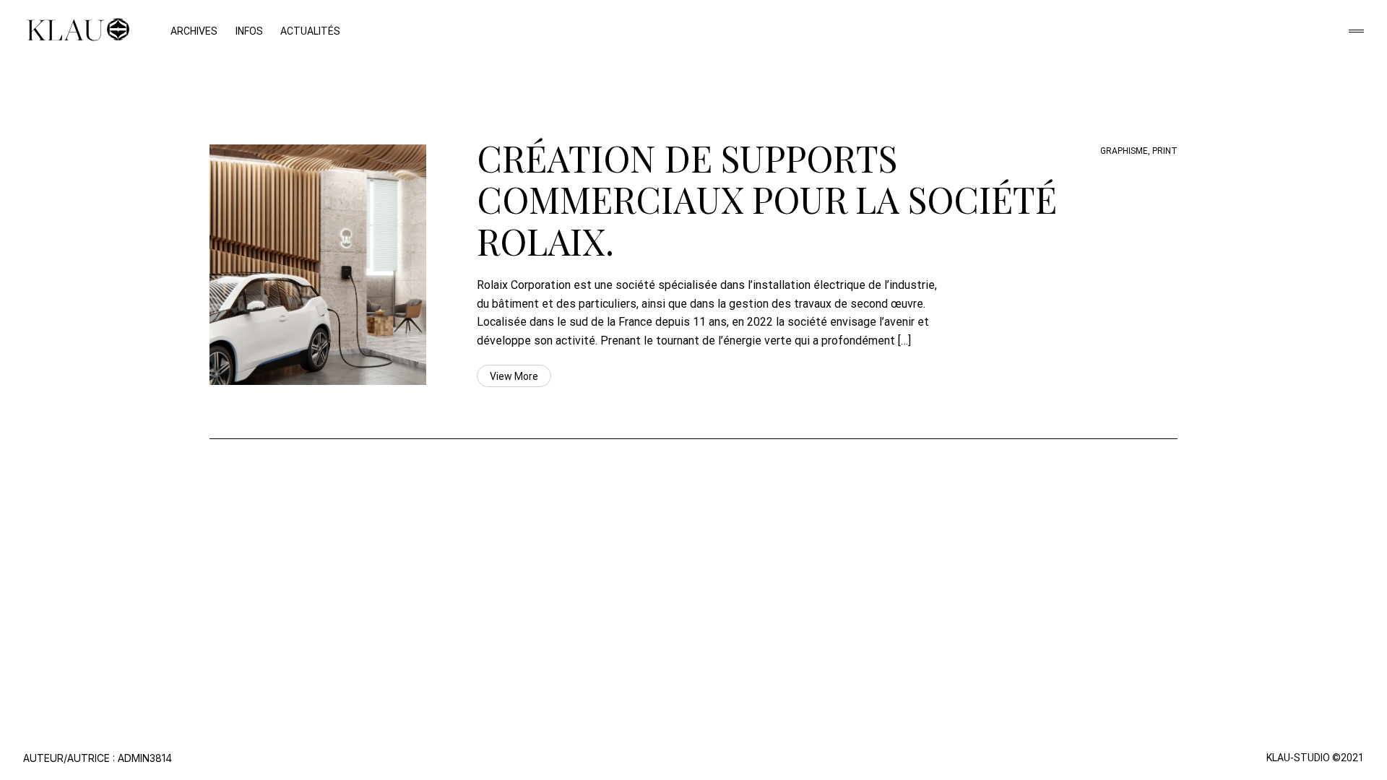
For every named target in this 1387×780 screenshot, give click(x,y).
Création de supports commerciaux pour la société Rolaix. (767, 199)
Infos (249, 31)
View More (514, 376)
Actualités (310, 31)
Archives (193, 31)
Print (1165, 151)
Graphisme (1124, 151)
